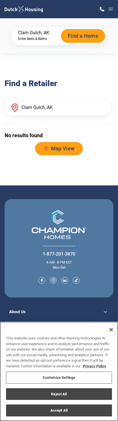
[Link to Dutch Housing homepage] (24, 9)
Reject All (59, 394)
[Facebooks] (41, 280)
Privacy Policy (94, 366)
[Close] (111, 329)
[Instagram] (53, 280)
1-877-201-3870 (59, 254)
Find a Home (83, 36)
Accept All (59, 410)
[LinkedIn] (64, 280)
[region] (59, 371)
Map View (63, 148)
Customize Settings (59, 377)
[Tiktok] (76, 280)
